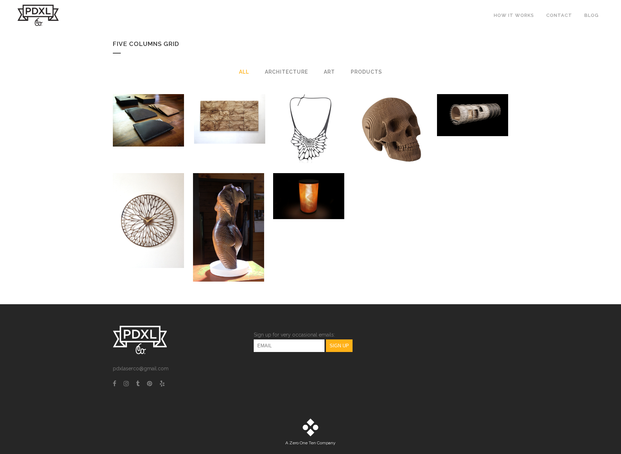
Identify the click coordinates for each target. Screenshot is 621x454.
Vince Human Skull (391, 111)
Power (473, 98)
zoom (133, 134)
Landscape (229, 101)
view (165, 134)
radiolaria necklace (310, 111)
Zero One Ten (302, 442)
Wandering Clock (148, 202)
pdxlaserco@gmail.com (141, 368)
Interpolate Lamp (308, 178)
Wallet (148, 102)
